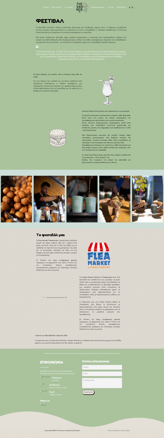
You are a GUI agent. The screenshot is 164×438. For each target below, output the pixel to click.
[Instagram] (132, 7)
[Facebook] (130, 7)
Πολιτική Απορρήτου (114, 430)
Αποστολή (88, 392)
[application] (105, 7)
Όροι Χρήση (126, 430)
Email (51, 391)
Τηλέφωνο (57, 377)
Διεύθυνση (54, 384)
